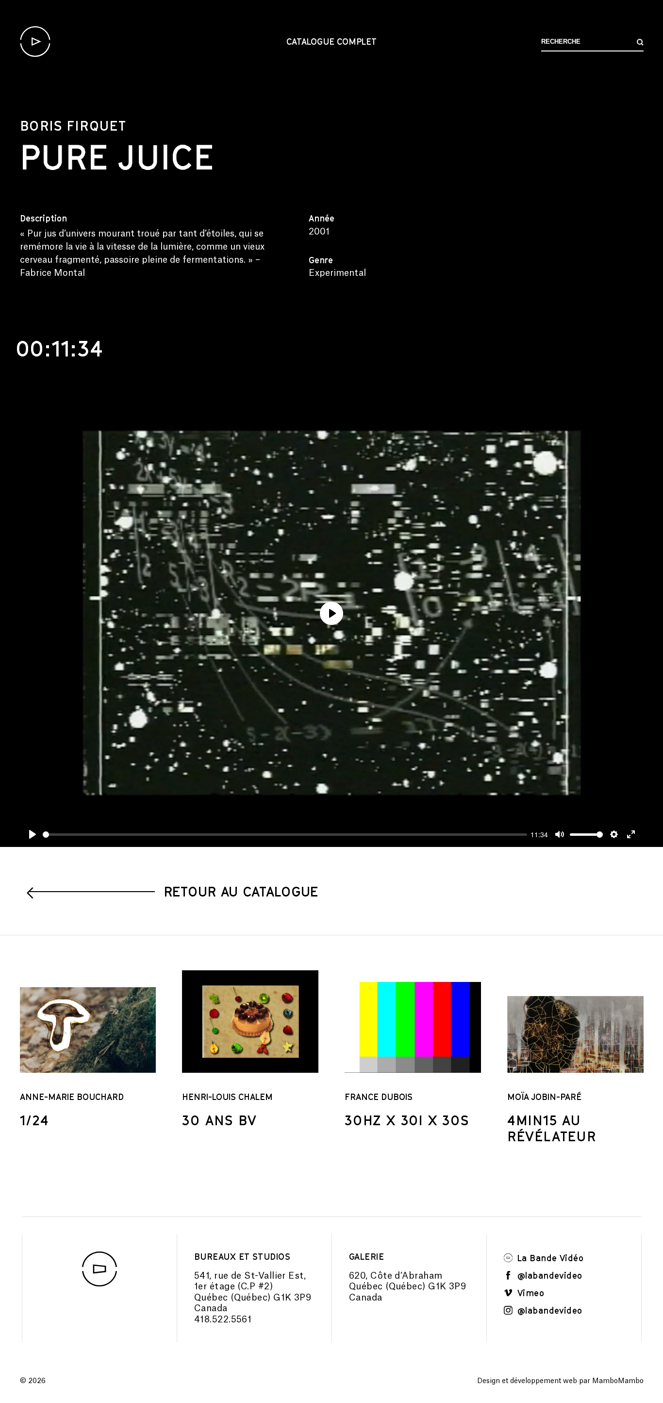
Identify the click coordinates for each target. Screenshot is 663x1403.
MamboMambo (618, 1381)
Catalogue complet (331, 41)
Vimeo (529, 1292)
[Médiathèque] (35, 41)
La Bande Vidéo (549, 1257)
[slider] (285, 834)
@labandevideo (548, 1275)
